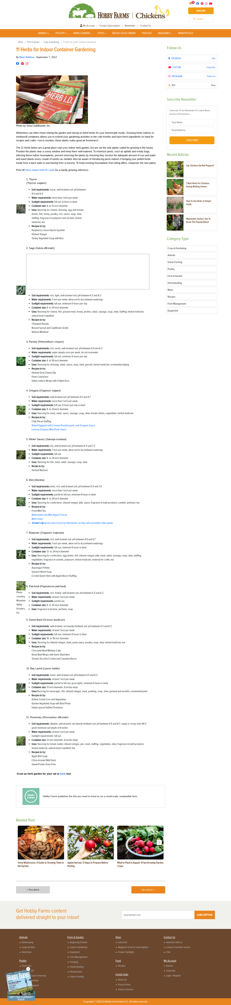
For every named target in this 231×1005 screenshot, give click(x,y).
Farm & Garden (81, 33)
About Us (122, 979)
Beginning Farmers (78, 942)
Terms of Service (125, 989)
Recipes (121, 965)
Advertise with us (174, 942)
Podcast (147, 33)
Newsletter (130, 25)
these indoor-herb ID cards (40, 170)
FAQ (168, 952)
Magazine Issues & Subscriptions (133, 947)
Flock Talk (26, 965)
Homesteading (77, 966)
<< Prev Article (33, 889)
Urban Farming (77, 976)
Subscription (204, 915)
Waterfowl (26, 952)
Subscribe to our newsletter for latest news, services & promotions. (189, 112)
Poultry (60, 33)
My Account (88, 25)
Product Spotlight (126, 952)
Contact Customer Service (178, 947)
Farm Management (78, 957)
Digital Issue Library (124, 33)
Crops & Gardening (51, 42)
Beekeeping (27, 942)
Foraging (74, 961)
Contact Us (145, 25)
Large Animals (28, 947)
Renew (169, 965)
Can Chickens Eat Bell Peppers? (200, 165)
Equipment (75, 952)
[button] (159, 842)
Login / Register (173, 975)
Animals (42, 33)
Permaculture (76, 971)
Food (101, 33)
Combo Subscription (109, 25)
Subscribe (200, 10)
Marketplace (185, 33)
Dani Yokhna (27, 57)
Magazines (164, 33)
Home (20, 42)
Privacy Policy (124, 984)
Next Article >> (148, 889)
